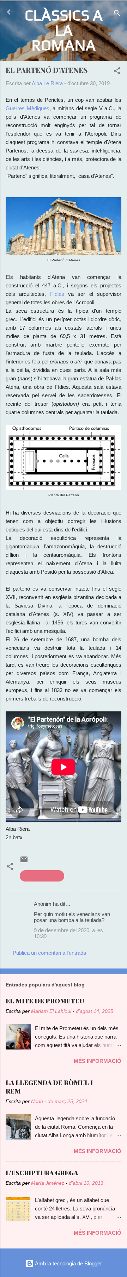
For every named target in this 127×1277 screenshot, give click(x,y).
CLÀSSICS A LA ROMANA (64, 30)
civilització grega (42, 876)
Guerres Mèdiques (27, 108)
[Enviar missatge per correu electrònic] (24, 862)
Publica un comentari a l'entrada (49, 953)
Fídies (57, 294)
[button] (117, 72)
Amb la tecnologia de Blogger (68, 1263)
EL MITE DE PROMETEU (45, 1001)
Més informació (97, 1061)
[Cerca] (117, 14)
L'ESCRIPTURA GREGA (42, 1173)
